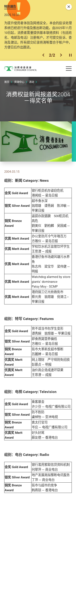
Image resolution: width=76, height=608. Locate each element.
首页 (6, 82)
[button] (43, 55)
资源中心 (19, 82)
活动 (31, 82)
